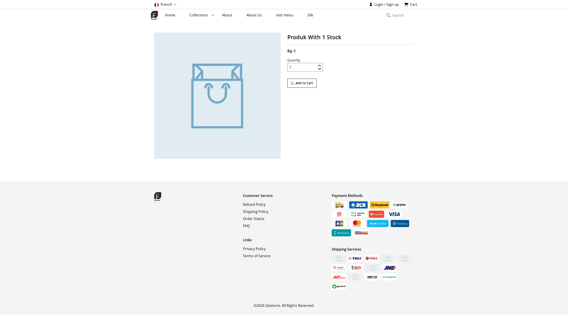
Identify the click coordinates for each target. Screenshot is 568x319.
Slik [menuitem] (310, 15)
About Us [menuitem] (254, 15)
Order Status (253, 218)
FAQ (246, 225)
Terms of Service (256, 255)
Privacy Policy (254, 248)
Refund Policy (254, 204)
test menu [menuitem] (284, 15)
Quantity (293, 60)
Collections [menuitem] (198, 15)
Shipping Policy (255, 211)
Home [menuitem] (170, 15)
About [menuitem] (227, 15)
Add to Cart (304, 83)
